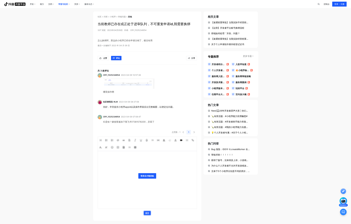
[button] (183, 132)
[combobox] (318, 4)
